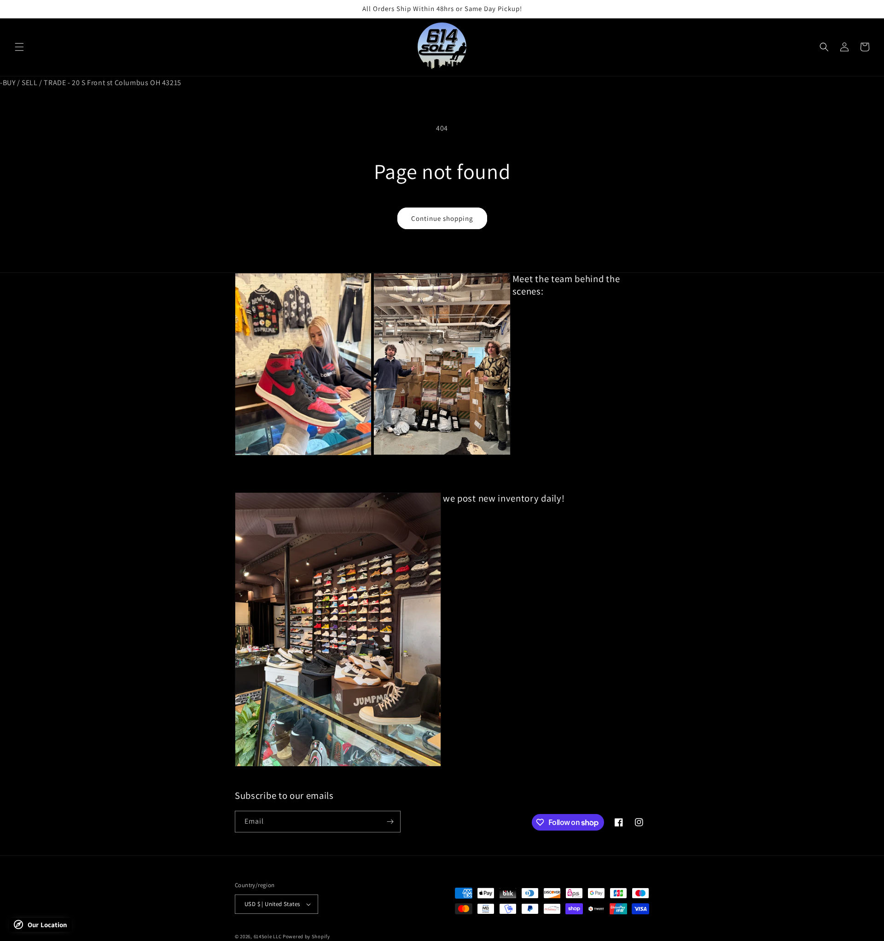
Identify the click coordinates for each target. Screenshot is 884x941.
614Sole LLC (268, 936)
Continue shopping (442, 218)
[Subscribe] (390, 821)
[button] (19, 47)
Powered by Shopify (306, 936)
